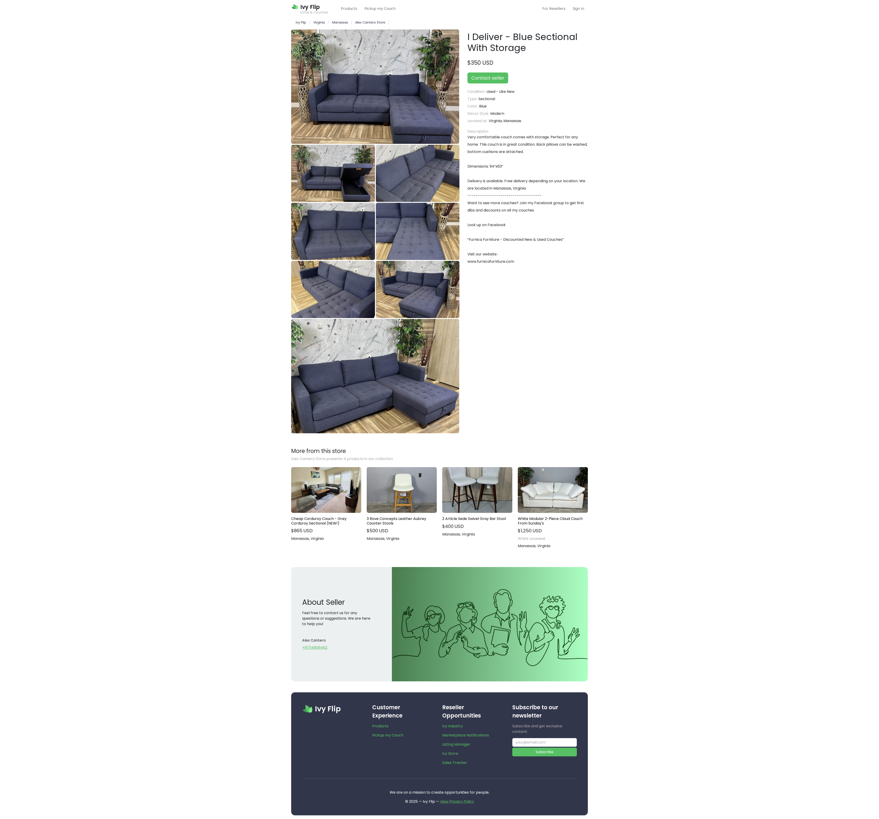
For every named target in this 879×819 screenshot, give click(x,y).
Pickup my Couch (380, 8)
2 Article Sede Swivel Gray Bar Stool (474, 519)
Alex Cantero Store (370, 22)
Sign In (578, 8)
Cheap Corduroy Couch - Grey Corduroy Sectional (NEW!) (319, 521)
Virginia (319, 22)
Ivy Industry (452, 726)
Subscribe (544, 752)
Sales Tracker (454, 762)
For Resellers (553, 8)
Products (349, 8)
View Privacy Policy (457, 801)
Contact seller (487, 78)
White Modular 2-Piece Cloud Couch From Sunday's (550, 521)
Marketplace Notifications (465, 735)
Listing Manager (456, 744)
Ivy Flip (301, 22)
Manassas (340, 22)
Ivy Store (450, 753)
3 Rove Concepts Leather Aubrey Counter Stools (396, 521)
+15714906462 (314, 647)
